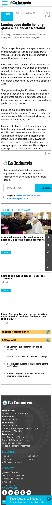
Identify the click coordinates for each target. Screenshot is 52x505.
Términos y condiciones (28, 196)
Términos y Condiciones (13, 475)
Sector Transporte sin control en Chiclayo (27, 356)
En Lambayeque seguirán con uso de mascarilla (24, 348)
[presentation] (4, 38)
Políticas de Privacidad (12, 479)
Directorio (6, 482)
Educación (33, 456)
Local (6, 214)
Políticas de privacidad (17, 198)
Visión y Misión (9, 485)
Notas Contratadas (13, 462)
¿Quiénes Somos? (10, 472)
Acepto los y (23, 197)
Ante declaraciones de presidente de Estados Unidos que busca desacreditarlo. (24, 238)
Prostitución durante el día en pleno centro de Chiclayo (27, 365)
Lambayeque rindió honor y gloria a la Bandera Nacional (23, 26)
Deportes (32, 459)
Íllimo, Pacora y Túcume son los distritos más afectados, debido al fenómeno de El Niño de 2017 (24, 316)
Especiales (9, 459)
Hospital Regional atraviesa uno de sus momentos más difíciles (25, 375)
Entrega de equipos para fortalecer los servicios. (23, 277)
